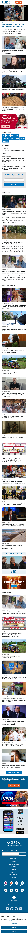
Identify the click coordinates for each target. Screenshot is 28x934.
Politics (8, 135)
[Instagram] (16, 908)
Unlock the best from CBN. (10, 851)
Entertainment (6, 138)
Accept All (14, 931)
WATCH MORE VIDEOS (14, 772)
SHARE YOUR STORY (14, 785)
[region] (14, 923)
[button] (24, 2)
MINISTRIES (14, 859)
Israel (17, 135)
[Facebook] (11, 908)
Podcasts (22, 138)
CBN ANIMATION (14, 875)
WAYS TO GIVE (14, 864)
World (12, 135)
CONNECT (14, 867)
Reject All (14, 927)
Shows (17, 138)
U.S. (4, 135)
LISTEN (14, 877)
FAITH (14, 861)
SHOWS (14, 872)
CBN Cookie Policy (9, 921)
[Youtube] (7, 908)
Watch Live (5, 141)
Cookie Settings (14, 923)
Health (12, 138)
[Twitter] (20, 908)
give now (18, 2)
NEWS (14, 869)
